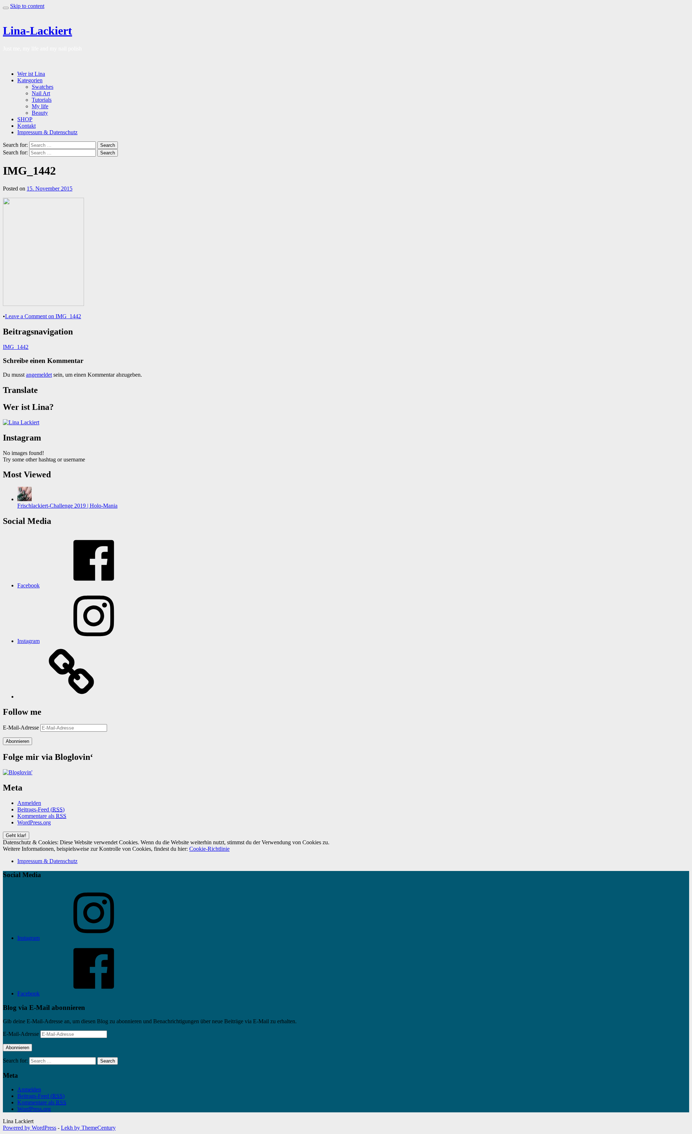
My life (40, 106)
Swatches (42, 87)
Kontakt (26, 126)
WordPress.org (34, 822)
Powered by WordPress (29, 1128)
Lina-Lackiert (37, 30)
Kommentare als (41, 816)
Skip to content (27, 6)
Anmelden (29, 803)
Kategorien (30, 80)
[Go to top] (6, 8)
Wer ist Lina (31, 74)
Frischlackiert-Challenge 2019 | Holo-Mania (67, 506)
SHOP (24, 119)
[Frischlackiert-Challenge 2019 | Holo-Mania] (24, 499)
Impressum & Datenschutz (47, 132)
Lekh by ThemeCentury (88, 1128)
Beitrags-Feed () (41, 809)
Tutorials (42, 100)
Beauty (40, 113)
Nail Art (41, 93)
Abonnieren (17, 741)
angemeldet (39, 375)
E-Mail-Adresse (21, 727)
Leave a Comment (43, 316)
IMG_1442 (15, 347)
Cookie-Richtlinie (209, 849)
